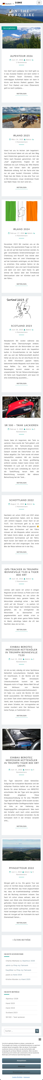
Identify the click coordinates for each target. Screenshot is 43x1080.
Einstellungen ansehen (21, 1072)
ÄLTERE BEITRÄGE (22, 940)
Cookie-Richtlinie (17, 1077)
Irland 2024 (21, 229)
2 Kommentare (22, 506)
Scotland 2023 (21, 326)
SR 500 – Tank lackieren (21, 425)
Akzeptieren (21, 1061)
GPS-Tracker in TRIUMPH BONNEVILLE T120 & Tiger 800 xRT (21, 572)
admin (28, 60)
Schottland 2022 (21, 500)
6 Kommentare (22, 235)
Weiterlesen (22, 94)
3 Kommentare (22, 142)
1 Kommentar (21, 62)
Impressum (26, 1077)
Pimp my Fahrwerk (20, 965)
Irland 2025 (21, 135)
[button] (40, 1039)
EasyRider (10, 970)
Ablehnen (21, 1066)
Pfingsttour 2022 (21, 868)
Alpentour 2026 (21, 56)
